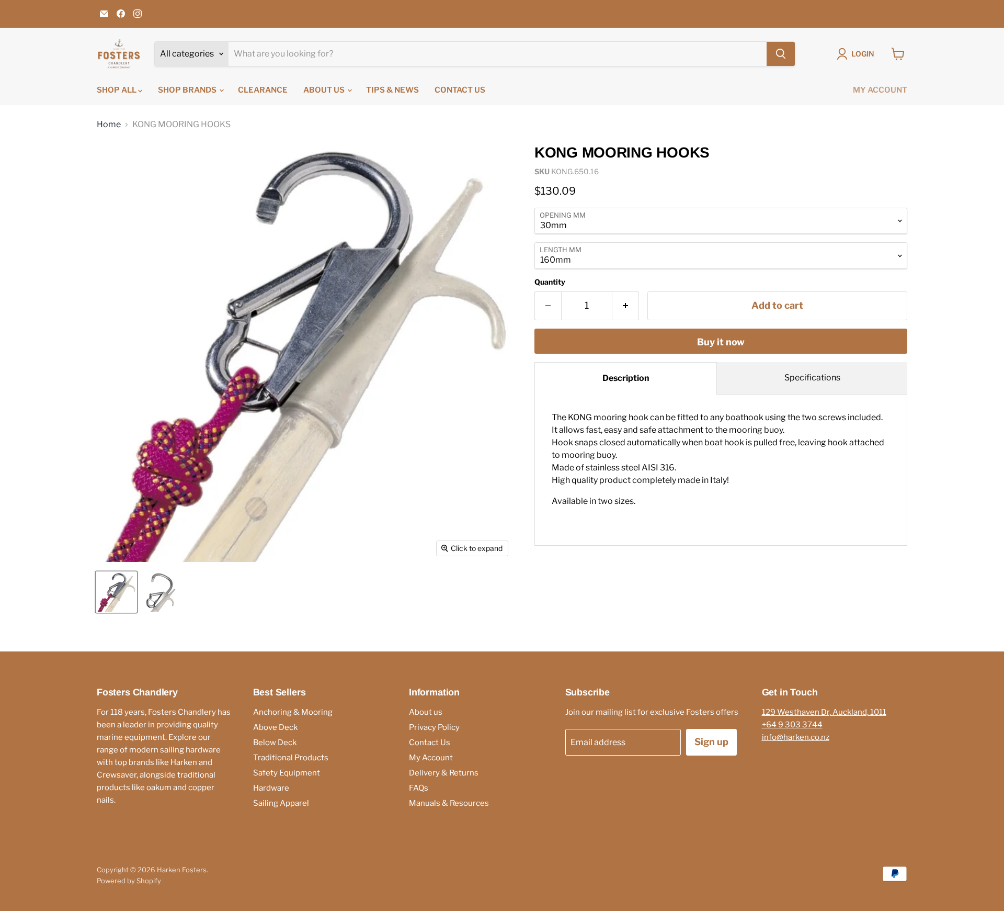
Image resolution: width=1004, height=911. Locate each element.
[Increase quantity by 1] (625, 305)
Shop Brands (188, 90)
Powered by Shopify (129, 880)
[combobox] (498, 54)
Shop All (117, 90)
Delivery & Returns (443, 773)
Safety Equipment (286, 773)
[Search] (781, 54)
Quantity (549, 282)
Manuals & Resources (449, 803)
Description (625, 378)
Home (109, 124)
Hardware (271, 788)
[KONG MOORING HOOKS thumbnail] (116, 592)
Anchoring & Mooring (293, 712)
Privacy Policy (434, 727)
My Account (880, 90)
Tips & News (392, 90)
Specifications (812, 378)
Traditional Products (290, 757)
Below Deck (274, 742)
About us (324, 90)
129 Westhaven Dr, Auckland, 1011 (824, 712)
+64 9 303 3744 (792, 724)
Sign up (711, 741)
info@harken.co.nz (795, 737)
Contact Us (460, 90)
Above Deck (275, 727)
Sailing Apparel (281, 803)
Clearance (263, 90)
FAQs (418, 788)
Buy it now (721, 341)
